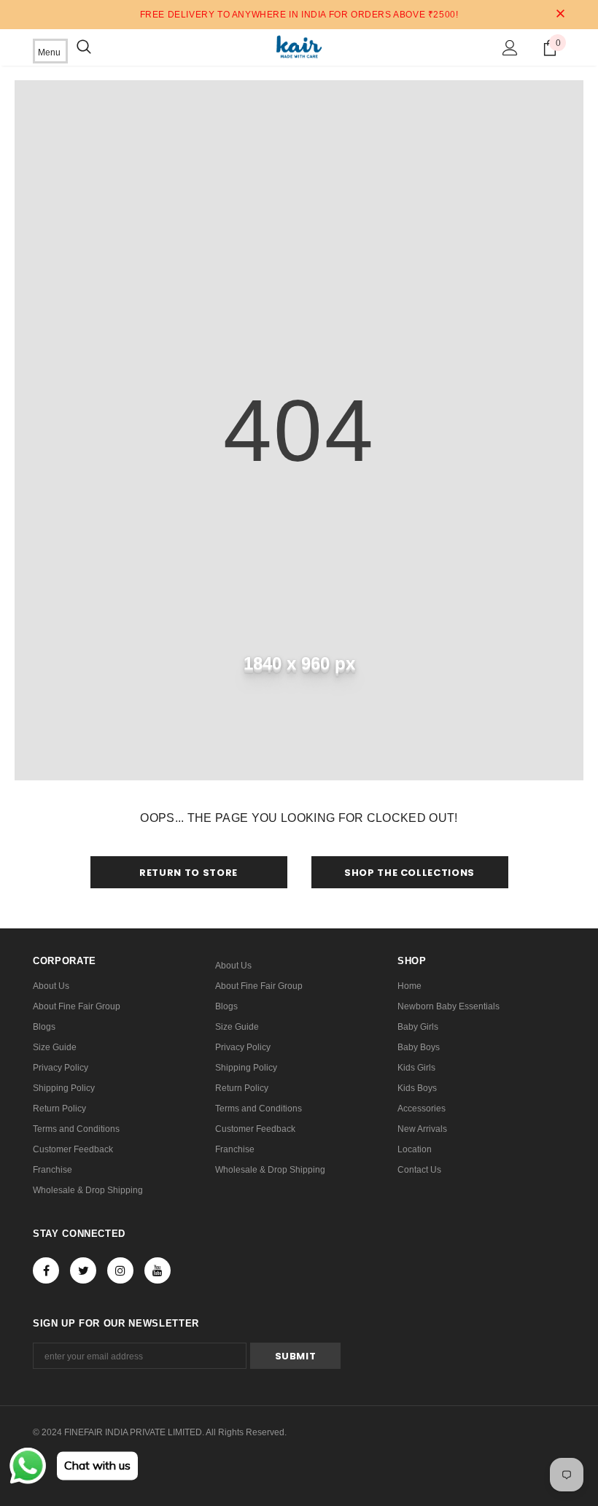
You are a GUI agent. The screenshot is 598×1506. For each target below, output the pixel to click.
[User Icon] (510, 47)
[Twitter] (83, 1270)
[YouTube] (157, 1270)
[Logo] (299, 47)
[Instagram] (120, 1270)
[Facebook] (46, 1270)
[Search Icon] (84, 47)
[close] (560, 14)
